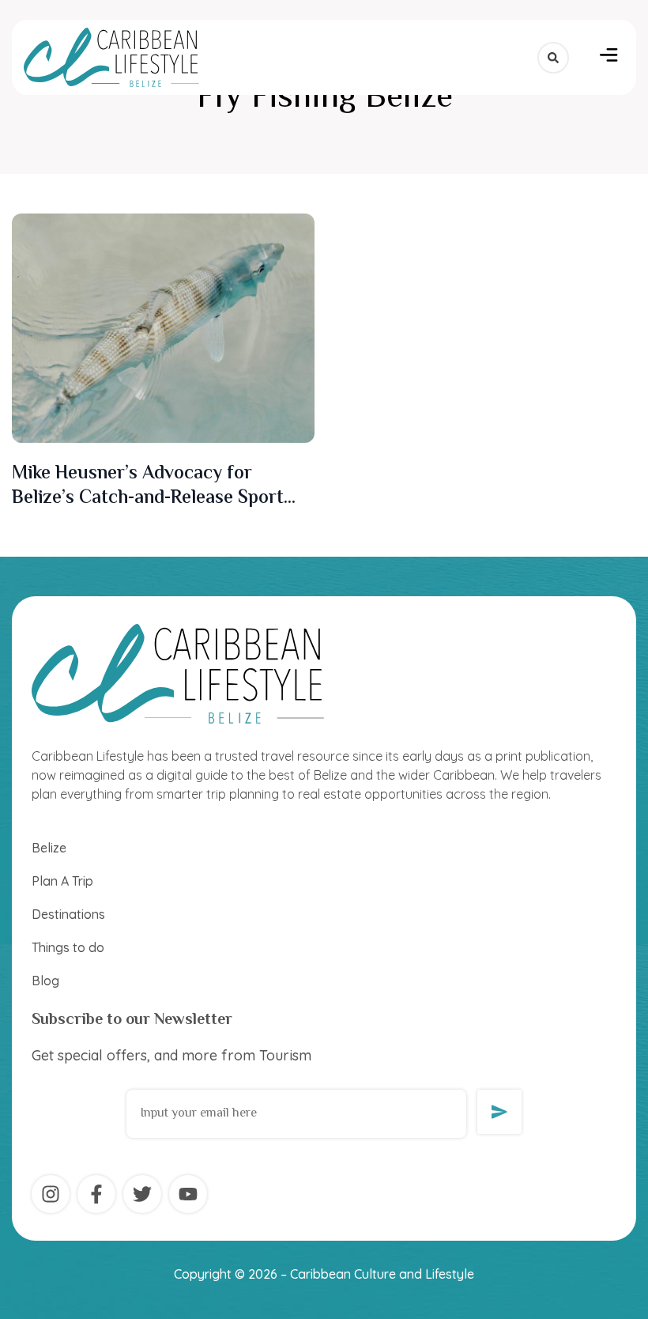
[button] (608, 58)
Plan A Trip (62, 881)
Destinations (68, 914)
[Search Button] (553, 58)
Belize (49, 848)
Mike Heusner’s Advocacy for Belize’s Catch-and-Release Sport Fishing (148, 498)
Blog (45, 980)
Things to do (68, 947)
